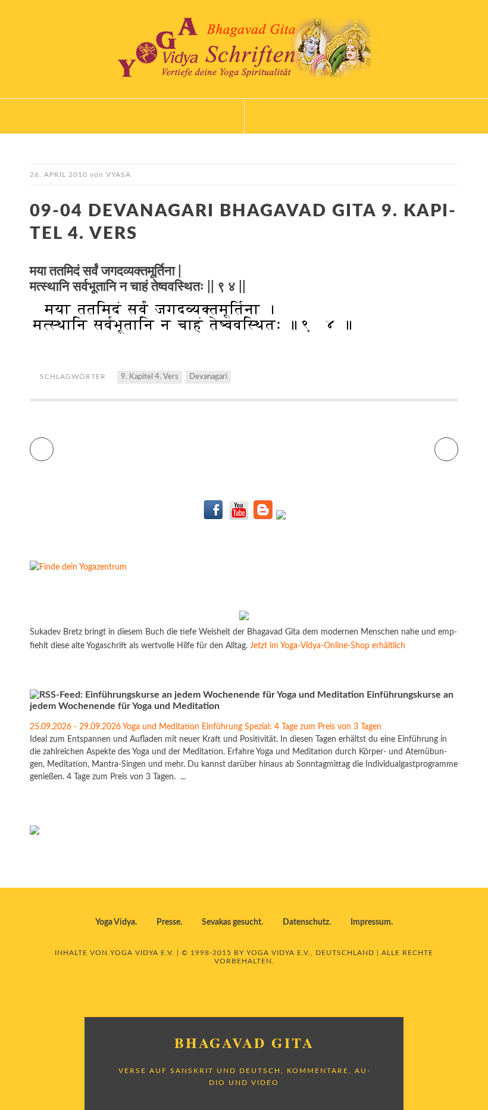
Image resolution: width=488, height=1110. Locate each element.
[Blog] (263, 517)
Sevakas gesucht (231, 922)
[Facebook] (214, 517)
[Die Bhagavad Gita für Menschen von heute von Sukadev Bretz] (244, 618)
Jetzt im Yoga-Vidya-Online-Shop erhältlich (327, 646)
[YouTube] (238, 517)
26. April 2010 (58, 174)
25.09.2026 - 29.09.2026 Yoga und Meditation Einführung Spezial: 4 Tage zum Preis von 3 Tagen (205, 727)
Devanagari (208, 377)
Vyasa (118, 174)
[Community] (281, 517)
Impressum (371, 922)
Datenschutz (306, 922)
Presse (168, 922)
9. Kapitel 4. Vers (150, 377)
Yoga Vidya (115, 922)
